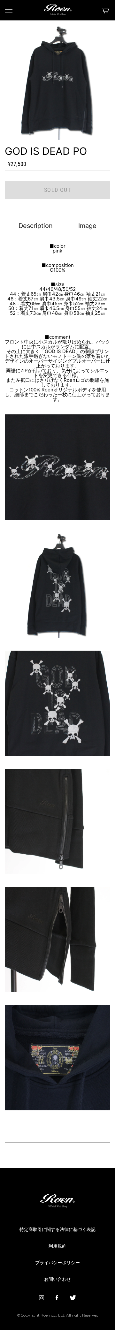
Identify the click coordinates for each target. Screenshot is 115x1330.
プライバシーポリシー (57, 1263)
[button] (8, 11)
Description (36, 226)
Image (87, 226)
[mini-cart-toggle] (104, 10)
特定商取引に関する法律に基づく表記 (57, 1230)
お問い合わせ (57, 1279)
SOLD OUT (57, 189)
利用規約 (57, 1246)
